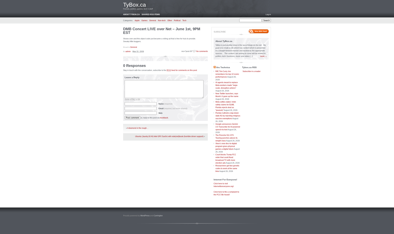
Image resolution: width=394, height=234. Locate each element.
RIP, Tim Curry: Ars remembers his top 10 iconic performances (227, 74)
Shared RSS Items (151, 14)
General (152, 20)
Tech (184, 20)
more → (263, 56)
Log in (268, 14)
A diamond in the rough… (138, 128)
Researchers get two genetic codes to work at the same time (227, 168)
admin (128, 51)
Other (169, 20)
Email (173, 108)
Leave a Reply (132, 77)
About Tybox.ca (131, 14)
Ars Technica (223, 67)
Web (160, 113)
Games (144, 20)
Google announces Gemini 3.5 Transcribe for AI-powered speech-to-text (227, 127)
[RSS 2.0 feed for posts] (259, 31)
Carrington (158, 216)
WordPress (145, 216)
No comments (202, 51)
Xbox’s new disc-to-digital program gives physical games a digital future (226, 146)
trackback (164, 118)
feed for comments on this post (182, 70)
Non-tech (162, 20)
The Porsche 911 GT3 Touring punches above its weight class (226, 138)
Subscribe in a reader (252, 71)
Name (166, 104)
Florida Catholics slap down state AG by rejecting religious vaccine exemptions (227, 116)
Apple (137, 20)
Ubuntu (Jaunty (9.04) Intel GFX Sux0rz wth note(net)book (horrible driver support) (169, 136)
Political (177, 20)
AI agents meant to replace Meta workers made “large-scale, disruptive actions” (226, 85)
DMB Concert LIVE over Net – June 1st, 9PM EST (161, 31)
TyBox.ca (134, 5)
